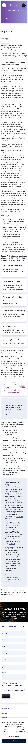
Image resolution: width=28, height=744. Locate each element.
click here (12, 543)
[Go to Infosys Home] (13, 5)
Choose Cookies (14, 736)
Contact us (4, 590)
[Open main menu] (4, 5)
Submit (5, 696)
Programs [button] (4, 713)
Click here (8, 563)
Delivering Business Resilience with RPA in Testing (12, 579)
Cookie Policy (7, 733)
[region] (14, 731)
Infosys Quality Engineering (11, 10)
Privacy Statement (16, 685)
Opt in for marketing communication (12, 684)
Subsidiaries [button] (5, 709)
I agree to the (15, 690)
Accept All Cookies (14, 741)
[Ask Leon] (24, 5)
